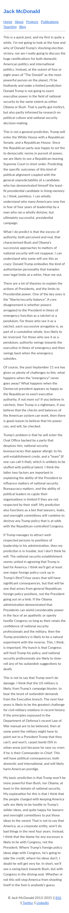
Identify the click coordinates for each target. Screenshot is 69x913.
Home (7, 22)
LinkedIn (43, 903)
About (19, 22)
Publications (50, 22)
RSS (58, 898)
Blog (22, 27)
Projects (32, 22)
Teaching (10, 27)
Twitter (28, 903)
